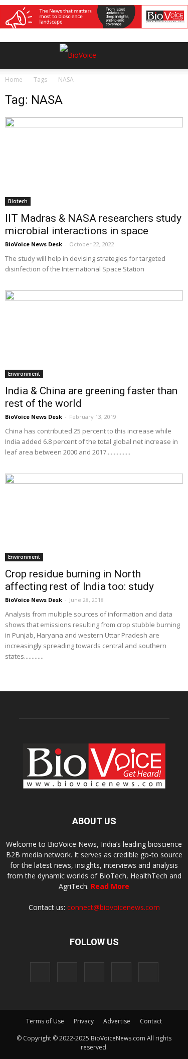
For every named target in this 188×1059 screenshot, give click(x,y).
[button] (142, 82)
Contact (151, 1021)
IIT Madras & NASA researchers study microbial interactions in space (93, 224)
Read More (110, 886)
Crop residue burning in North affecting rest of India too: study (79, 580)
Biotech (18, 201)
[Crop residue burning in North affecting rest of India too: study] (94, 517)
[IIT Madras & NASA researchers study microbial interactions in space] (94, 161)
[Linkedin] (94, 972)
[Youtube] (148, 972)
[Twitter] (121, 972)
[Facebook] (40, 972)
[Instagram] (67, 972)
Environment (24, 373)
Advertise (116, 1021)
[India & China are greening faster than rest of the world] (94, 334)
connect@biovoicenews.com (113, 907)
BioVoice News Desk (33, 244)
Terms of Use (45, 1021)
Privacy (84, 1021)
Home (14, 79)
